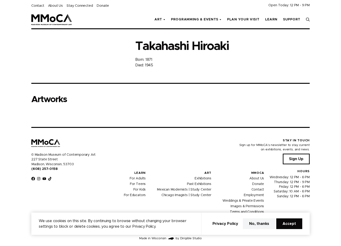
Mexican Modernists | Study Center (184, 189)
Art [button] (158, 19)
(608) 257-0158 (44, 169)
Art (207, 173)
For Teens (138, 184)
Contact (37, 5)
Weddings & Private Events (243, 200)
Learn (271, 19)
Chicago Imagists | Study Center (186, 195)
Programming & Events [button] (194, 19)
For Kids (139, 189)
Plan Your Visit (243, 19)
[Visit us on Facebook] (33, 179)
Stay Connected (80, 5)
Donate (103, 5)
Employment (254, 195)
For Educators (135, 195)
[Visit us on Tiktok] (50, 179)
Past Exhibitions (199, 184)
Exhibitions (203, 178)
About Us (55, 5)
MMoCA (257, 173)
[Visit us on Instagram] (39, 179)
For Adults (138, 178)
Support (291, 19)
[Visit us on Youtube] (44, 179)
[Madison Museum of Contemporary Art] (51, 19)
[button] (308, 19)
